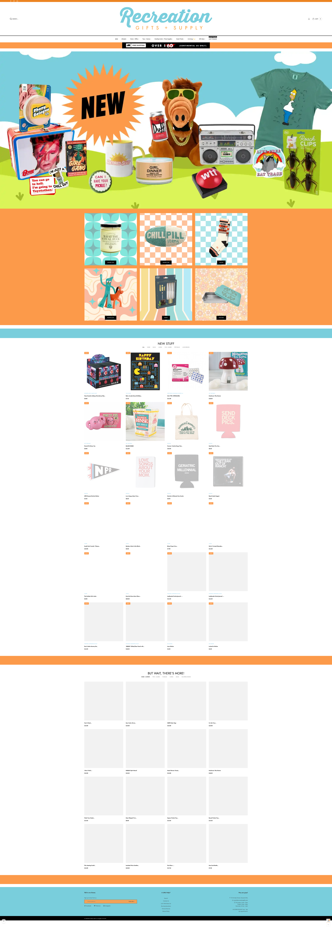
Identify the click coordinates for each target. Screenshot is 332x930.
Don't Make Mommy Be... (91, 646)
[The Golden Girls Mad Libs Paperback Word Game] (103, 571)
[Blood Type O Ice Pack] (186, 521)
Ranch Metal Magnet (214, 496)
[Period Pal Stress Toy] (103, 421)
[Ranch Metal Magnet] (228, 471)
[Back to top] (328, 925)
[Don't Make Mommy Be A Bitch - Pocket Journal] (103, 621)
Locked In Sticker (213, 646)
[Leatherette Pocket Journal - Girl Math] (186, 571)
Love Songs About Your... (132, 496)
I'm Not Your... (212, 723)
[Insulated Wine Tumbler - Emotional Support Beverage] (145, 843)
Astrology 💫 (191, 39)
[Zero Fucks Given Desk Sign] (145, 701)
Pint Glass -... (170, 865)
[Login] (310, 19)
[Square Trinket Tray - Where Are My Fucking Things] (186, 796)
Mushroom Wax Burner (215, 396)
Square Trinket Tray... (172, 818)
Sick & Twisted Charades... (216, 546)
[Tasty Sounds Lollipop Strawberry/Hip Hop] (103, 371)
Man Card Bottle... (213, 865)
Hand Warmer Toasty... (173, 770)
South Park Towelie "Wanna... (92, 546)
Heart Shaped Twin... (131, 818)
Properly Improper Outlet (173, 593)
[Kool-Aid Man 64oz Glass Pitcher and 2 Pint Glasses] (145, 571)
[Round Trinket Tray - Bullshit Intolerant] (228, 796)
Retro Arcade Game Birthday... (134, 396)
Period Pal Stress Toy (89, 446)
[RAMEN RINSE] (145, 421)
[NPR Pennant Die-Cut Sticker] (103, 471)
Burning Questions (166, 906)
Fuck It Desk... (88, 723)
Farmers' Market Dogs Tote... (174, 446)
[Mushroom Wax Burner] (228, 371)
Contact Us (166, 901)
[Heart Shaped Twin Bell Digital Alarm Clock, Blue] (145, 796)
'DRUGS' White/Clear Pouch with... (135, 646)
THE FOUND (128, 393)
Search (166, 898)
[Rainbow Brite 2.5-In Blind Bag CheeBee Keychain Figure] (145, 521)
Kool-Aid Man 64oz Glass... (133, 596)
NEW (116, 39)
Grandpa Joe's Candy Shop (90, 393)
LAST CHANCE (213, 39)
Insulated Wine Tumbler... (132, 865)
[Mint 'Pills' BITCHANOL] (186, 371)
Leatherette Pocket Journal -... (175, 596)
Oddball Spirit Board (131, 770)
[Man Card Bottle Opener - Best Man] (228, 843)
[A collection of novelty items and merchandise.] (166, 130)
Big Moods (169, 643)
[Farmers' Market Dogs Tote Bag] (186, 421)
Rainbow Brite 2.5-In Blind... (133, 546)
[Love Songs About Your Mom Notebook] (145, 471)
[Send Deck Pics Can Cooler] (228, 421)
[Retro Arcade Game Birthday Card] (145, 371)
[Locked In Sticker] (228, 621)
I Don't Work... (88, 770)
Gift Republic (212, 393)
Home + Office (134, 39)
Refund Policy (165, 911)
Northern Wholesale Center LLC (175, 393)
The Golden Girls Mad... (90, 596)
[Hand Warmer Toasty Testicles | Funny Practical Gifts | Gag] (186, 748)
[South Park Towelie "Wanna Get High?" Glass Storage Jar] (103, 521)
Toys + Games (146, 39)
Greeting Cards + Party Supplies (163, 39)
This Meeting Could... (89, 865)
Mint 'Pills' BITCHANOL (173, 396)
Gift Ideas (201, 39)
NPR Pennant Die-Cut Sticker (91, 496)
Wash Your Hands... (89, 818)
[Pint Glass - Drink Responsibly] (186, 843)
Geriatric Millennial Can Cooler (175, 496)
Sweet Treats (179, 39)
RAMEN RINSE (130, 446)
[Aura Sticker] (186, 621)
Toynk (85, 543)
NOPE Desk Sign (171, 723)
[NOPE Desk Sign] (186, 701)
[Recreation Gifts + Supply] (166, 19)
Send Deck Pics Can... (214, 446)
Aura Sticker (170, 646)
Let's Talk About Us (166, 903)
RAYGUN (169, 443)
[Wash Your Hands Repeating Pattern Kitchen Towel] (103, 796)
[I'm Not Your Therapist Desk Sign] (228, 701)
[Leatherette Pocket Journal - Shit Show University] (228, 571)
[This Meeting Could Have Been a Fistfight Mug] (103, 843)
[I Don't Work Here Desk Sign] (103, 748)
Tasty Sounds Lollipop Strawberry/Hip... (94, 396)
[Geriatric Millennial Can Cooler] (186, 471)
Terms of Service (166, 908)
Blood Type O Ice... (172, 546)
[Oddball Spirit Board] (145, 748)
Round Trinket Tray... (214, 818)
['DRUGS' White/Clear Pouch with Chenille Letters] (145, 621)
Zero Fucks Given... (131, 723)
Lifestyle (123, 39)
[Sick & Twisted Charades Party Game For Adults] (228, 521)
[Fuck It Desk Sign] (103, 701)
